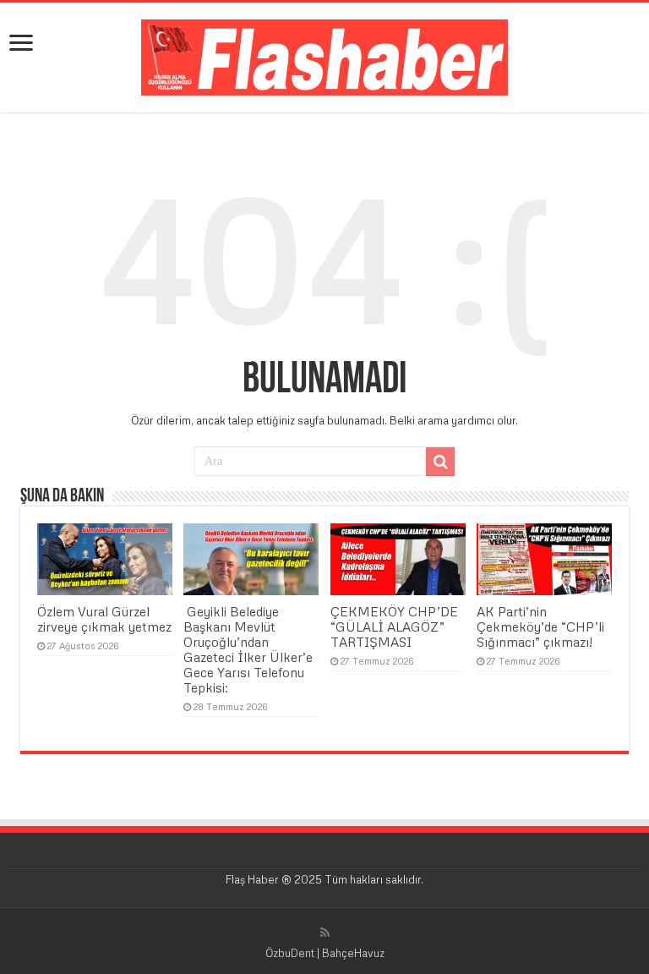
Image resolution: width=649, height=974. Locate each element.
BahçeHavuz (353, 953)
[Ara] (440, 461)
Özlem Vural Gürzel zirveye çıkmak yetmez (104, 619)
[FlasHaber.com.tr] (324, 54)
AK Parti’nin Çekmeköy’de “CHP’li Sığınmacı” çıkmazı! (540, 626)
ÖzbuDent (289, 953)
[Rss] (325, 932)
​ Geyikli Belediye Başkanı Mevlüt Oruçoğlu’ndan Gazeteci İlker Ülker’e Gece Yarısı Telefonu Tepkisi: (248, 649)
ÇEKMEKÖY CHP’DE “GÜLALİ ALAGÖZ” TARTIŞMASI (394, 626)
